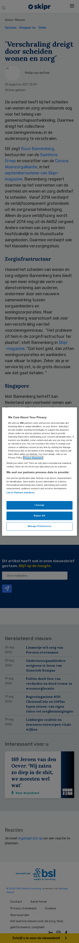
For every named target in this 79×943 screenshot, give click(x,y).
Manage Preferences (39, 526)
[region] (39, 471)
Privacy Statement (33, 457)
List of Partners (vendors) (20, 492)
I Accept (39, 505)
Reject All (39, 515)
